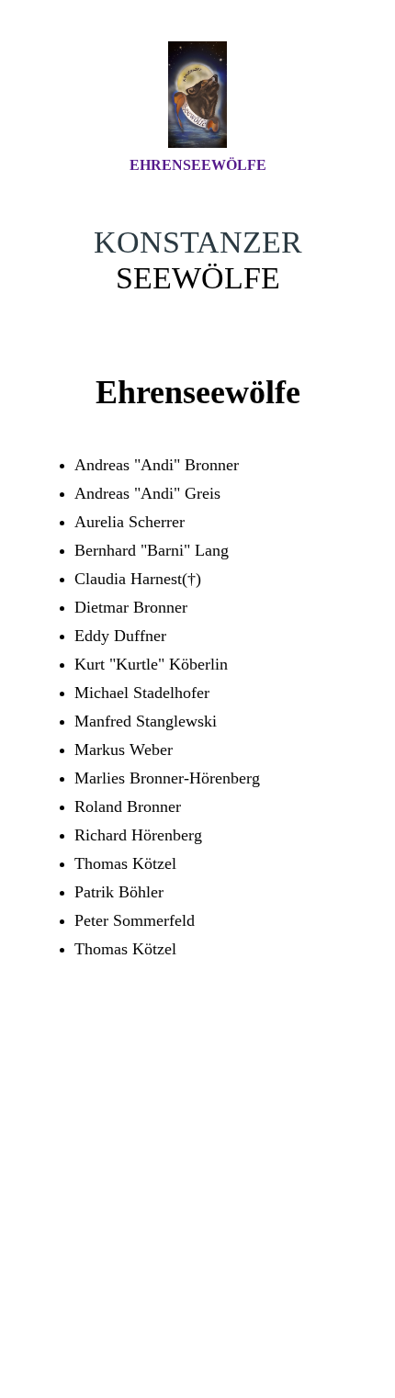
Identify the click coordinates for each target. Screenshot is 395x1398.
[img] (197, 94)
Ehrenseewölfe (198, 165)
